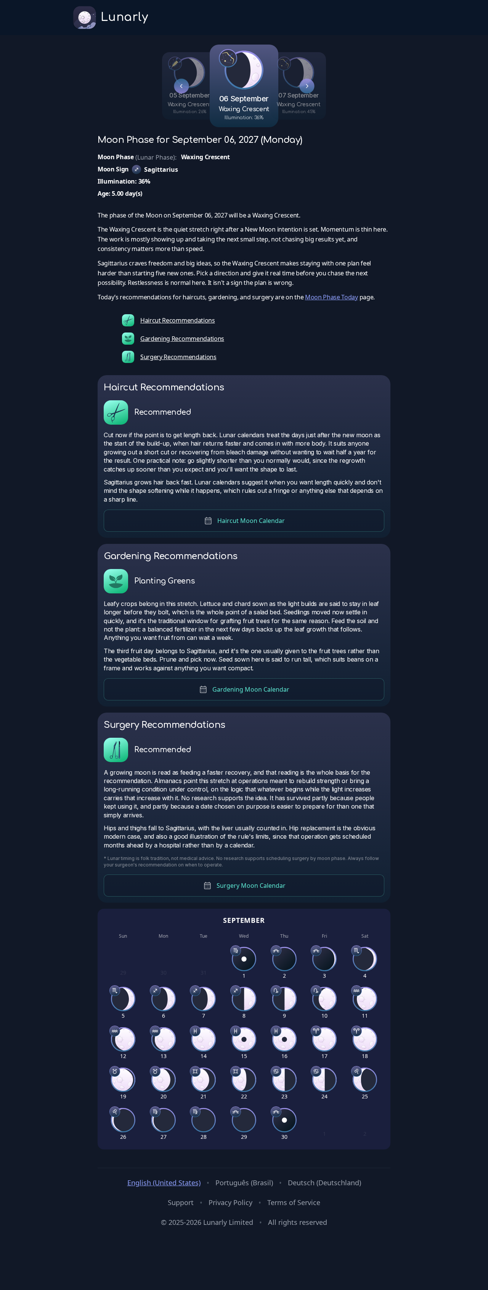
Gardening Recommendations (182, 338)
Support (181, 1202)
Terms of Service (293, 1202)
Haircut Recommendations (177, 320)
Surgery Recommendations (178, 357)
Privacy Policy (230, 1202)
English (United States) (164, 1182)
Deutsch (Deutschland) (324, 1182)
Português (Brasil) (244, 1182)
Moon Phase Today (331, 297)
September (244, 920)
